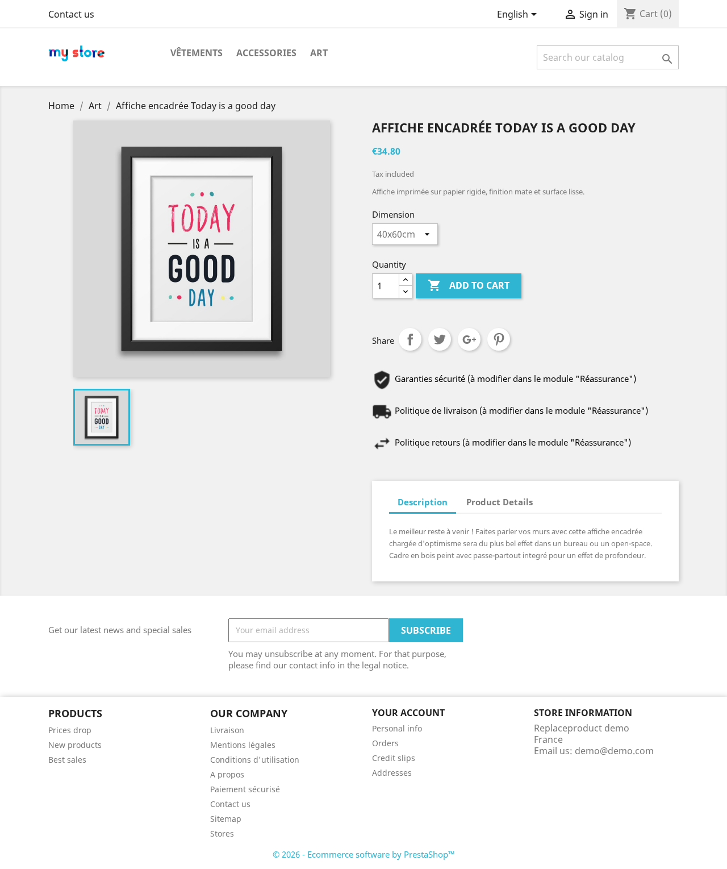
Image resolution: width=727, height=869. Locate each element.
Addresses (392, 772)
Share (410, 339)
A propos (227, 774)
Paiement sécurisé (245, 789)
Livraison (227, 730)
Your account (408, 712)
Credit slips (393, 757)
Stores (222, 833)
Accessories (266, 53)
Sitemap (225, 818)
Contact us (71, 14)
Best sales (67, 759)
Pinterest (498, 339)
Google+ (469, 339)
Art (319, 53)
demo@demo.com (614, 751)
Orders (385, 743)
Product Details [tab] (499, 502)
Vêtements (196, 53)
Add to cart (468, 285)
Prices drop (69, 730)
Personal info (397, 728)
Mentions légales (242, 744)
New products (75, 744)
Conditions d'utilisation (254, 759)
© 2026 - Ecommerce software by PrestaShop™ (364, 854)
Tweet (439, 339)
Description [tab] (423, 502)
